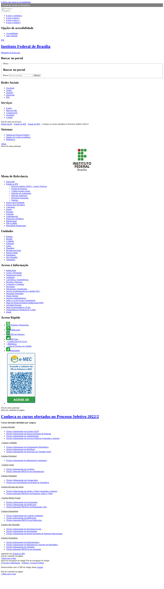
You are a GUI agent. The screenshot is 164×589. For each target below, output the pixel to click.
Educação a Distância (15, 219)
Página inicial (6, 124)
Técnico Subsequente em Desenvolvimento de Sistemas (28, 434)
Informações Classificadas (16, 289)
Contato (9, 117)
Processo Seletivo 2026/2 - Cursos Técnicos (29, 186)
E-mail (9, 108)
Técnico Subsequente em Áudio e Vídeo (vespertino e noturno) (31, 491)
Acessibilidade (12, 33)
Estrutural (10, 243)
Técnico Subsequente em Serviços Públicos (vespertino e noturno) (33, 438)
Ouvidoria (10, 115)
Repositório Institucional (16, 226)
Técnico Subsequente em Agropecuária (22, 480)
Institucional (11, 270)
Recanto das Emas (13, 250)
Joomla (40, 567)
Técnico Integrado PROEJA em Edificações (24, 520)
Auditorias (10, 277)
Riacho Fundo (12, 253)
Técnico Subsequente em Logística (20, 469)
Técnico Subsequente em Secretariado (21, 531)
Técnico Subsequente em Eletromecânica (22, 542)
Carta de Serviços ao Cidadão (19, 346)
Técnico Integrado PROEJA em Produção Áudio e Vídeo (29, 493)
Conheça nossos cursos (20, 191)
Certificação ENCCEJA (17, 341)
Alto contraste (11, 36)
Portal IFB (10, 182)
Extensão (10, 214)
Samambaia (11, 255)
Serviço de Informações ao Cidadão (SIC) (23, 291)
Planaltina (10, 248)
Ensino (9, 209)
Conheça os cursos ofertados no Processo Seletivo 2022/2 (50, 416)
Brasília (9, 239)
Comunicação (11, 113)
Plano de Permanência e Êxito (18, 307)
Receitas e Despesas (14, 282)
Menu (3, 144)
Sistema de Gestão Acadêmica (18, 137)
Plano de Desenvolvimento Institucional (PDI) (24, 303)
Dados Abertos (12, 296)
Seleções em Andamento (21, 193)
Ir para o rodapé (13, 22)
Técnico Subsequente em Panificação (21, 505)
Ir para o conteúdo (14, 16)
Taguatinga (10, 260)
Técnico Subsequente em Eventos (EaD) (22, 431)
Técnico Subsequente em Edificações (21, 518)
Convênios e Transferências (17, 280)
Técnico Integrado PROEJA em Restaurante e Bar (26, 507)
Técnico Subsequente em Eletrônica (20, 449)
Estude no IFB (20, 124)
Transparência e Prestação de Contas (21, 310)
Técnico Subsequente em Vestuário (20, 547)
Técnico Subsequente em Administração (22, 436)
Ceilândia (10, 241)
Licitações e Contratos (15, 284)
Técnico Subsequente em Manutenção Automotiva (26, 460)
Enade (8, 312)
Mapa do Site (11, 110)
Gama (8, 246)
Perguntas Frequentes (20, 198)
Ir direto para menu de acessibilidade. (16, 2)
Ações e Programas (14, 273)
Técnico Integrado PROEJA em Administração (25, 471)
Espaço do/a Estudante (15, 202)
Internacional (11, 221)
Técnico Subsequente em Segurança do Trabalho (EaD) (28, 452)
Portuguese (6, 11)
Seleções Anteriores (19, 195)
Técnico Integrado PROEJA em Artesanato (23, 549)
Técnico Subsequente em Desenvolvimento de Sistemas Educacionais (34, 534)
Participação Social (14, 275)
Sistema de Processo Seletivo (18, 135)
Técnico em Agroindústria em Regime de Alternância (27, 482)
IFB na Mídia (11, 223)
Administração (12, 216)
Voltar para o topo (8, 558)
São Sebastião (11, 257)
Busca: (6, 75)
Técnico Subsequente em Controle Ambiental (24, 516)
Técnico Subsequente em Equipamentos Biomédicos (27, 447)
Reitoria (9, 236)
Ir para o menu (12, 18)
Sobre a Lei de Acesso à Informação (20, 300)
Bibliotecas (10, 139)
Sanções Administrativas (16, 298)
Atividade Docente (13, 305)
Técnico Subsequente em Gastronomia (21, 502)
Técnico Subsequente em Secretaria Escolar (23, 529)
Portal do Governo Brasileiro (16, 5)
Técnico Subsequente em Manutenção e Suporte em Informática (32, 545)
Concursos (10, 207)
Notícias (14, 200)
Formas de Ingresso (19, 189)
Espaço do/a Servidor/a (15, 205)
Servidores (10, 287)
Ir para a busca (12, 20)
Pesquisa (9, 212)
